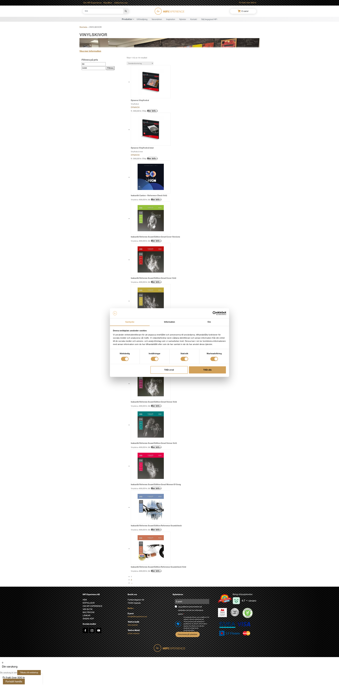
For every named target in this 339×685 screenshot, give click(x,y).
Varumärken (157, 19)
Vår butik (88, 609)
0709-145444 (133, 633)
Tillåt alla (207, 370)
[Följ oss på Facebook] (85, 630)
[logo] (169, 11)
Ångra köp (88, 618)
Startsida (83, 27)
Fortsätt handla (14, 681)
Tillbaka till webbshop (29, 672)
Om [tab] (209, 322)
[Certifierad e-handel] (247, 613)
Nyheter (182, 19)
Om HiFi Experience (92, 2)
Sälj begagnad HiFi (209, 19)
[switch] (154, 359)
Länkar (86, 615)
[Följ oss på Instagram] (92, 630)
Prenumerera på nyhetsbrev (187, 634)
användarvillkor (189, 630)
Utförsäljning (142, 19)
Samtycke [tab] (129, 322)
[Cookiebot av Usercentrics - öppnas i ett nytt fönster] (214, 313)
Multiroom (88, 612)
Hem (85, 600)
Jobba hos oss (121, 2)
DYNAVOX (135, 107)
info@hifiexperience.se (137, 616)
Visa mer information (90, 51)
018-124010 (133, 625)
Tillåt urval (169, 370)
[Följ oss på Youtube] (98, 630)
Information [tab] (169, 322)
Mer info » (152, 110)
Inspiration (170, 19)
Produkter (127, 19)
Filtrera (110, 68)
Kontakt (193, 19)
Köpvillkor (107, 2)
